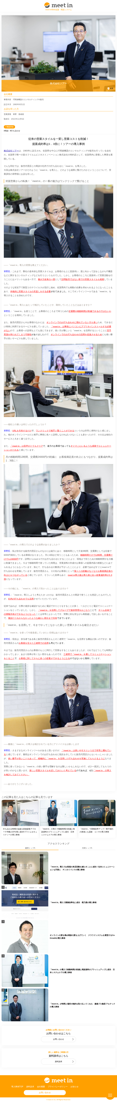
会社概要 (41, 1087)
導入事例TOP (17, 1087)
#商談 (6, 131)
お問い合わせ (58, 1039)
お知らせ (74, 1087)
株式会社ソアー (11, 150)
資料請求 (58, 1061)
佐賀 (111, 88)
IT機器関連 (9, 127)
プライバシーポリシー (58, 1087)
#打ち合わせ (15, 131)
